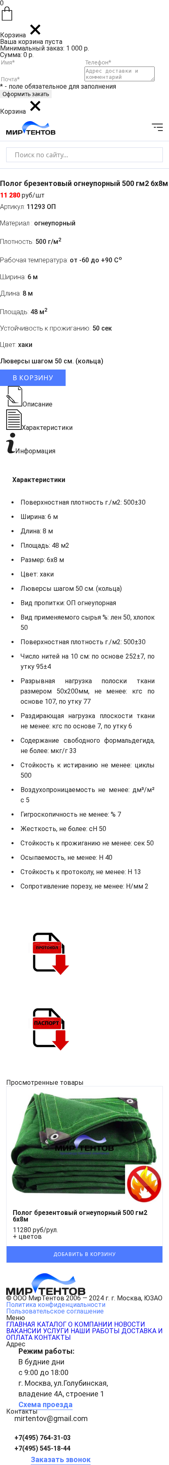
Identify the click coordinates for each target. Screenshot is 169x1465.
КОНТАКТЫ (52, 1337)
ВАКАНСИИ (23, 1331)
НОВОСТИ (129, 1324)
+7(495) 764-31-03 (42, 1438)
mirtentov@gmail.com (51, 1418)
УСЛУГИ (56, 1331)
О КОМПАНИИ (90, 1324)
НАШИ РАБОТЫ (95, 1331)
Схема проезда (45, 1404)
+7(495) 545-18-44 (42, 1448)
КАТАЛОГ (51, 1324)
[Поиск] (149, 154)
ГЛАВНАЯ (20, 1324)
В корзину (33, 377)
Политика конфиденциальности (55, 1305)
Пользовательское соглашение (55, 1311)
